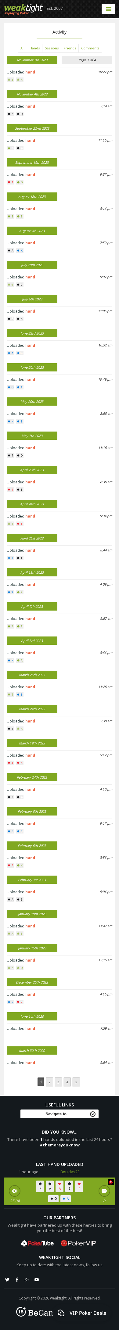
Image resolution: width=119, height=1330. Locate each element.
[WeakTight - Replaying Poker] (24, 9)
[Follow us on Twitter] (7, 1279)
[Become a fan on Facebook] (17, 1279)
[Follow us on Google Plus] (27, 1279)
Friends (70, 48)
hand (30, 72)
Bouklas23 (70, 1171)
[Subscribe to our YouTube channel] (36, 1279)
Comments (90, 48)
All (22, 48)
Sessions (52, 48)
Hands (35, 48)
